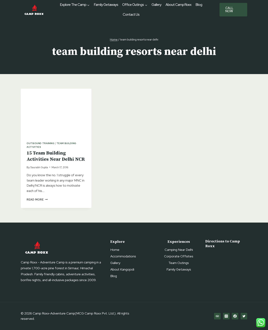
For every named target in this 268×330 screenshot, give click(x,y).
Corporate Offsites (178, 256)
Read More (37, 199)
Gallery (156, 4)
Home (114, 250)
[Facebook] (235, 316)
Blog (199, 4)
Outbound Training (41, 143)
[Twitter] (244, 316)
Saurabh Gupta (39, 167)
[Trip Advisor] (217, 316)
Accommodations (123, 256)
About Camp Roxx (178, 4)
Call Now (229, 9)
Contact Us (131, 14)
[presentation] (56, 112)
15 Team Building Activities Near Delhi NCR (56, 156)
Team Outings (178, 263)
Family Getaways (106, 4)
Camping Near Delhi (179, 250)
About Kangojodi (122, 269)
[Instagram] (226, 316)
